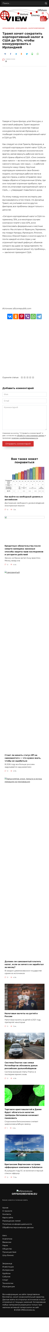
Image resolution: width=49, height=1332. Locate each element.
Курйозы (6, 1273)
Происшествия (9, 1252)
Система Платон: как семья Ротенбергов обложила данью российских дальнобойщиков (21, 1065)
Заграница (7, 1263)
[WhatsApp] (33, 316)
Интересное (8, 1270)
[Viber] (27, 316)
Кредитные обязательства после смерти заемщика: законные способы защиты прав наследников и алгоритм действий (24, 550)
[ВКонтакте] (10, 316)
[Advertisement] (24, 95)
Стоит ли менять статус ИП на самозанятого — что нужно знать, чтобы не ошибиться (23, 758)
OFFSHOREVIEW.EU (24, 1193)
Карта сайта (7, 1218)
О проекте (7, 1211)
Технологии (7, 1283)
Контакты (6, 1214)
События (6, 1277)
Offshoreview (8, 28)
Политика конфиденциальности (17, 1224)
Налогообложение (36, 28)
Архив (5, 1208)
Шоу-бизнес (8, 1255)
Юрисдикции (21, 28)
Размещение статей (11, 1221)
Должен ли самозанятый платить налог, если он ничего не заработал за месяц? (24, 964)
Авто (4, 1235)
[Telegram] (39, 316)
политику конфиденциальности (25, 438)
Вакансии (6, 1242)
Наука (5, 1245)
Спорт (5, 1280)
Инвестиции (8, 1267)
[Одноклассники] (15, 316)
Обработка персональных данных (18, 1227)
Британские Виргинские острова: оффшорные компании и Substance (23, 1165)
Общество (7, 1249)
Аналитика (7, 1239)
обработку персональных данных (30, 435)
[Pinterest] (21, 316)
